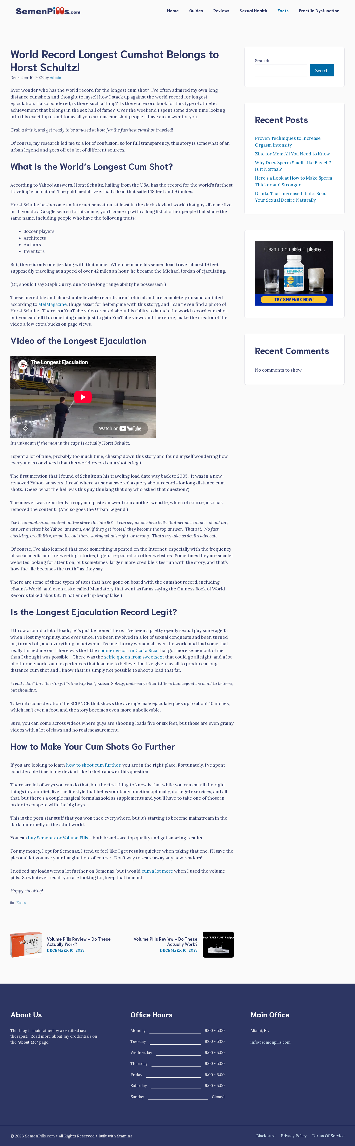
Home (173, 10)
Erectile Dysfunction (319, 10)
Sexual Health (253, 10)
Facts (283, 10)
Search (262, 60)
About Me (28, 1042)
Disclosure (265, 1135)
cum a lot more (157, 871)
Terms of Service (328, 1135)
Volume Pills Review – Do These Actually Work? (79, 941)
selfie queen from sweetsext (134, 657)
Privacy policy (294, 1135)
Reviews (221, 10)
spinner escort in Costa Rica (127, 650)
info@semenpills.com (271, 1042)
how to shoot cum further (93, 765)
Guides (196, 10)
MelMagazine (52, 304)
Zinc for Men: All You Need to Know (292, 154)
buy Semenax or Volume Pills (58, 838)
